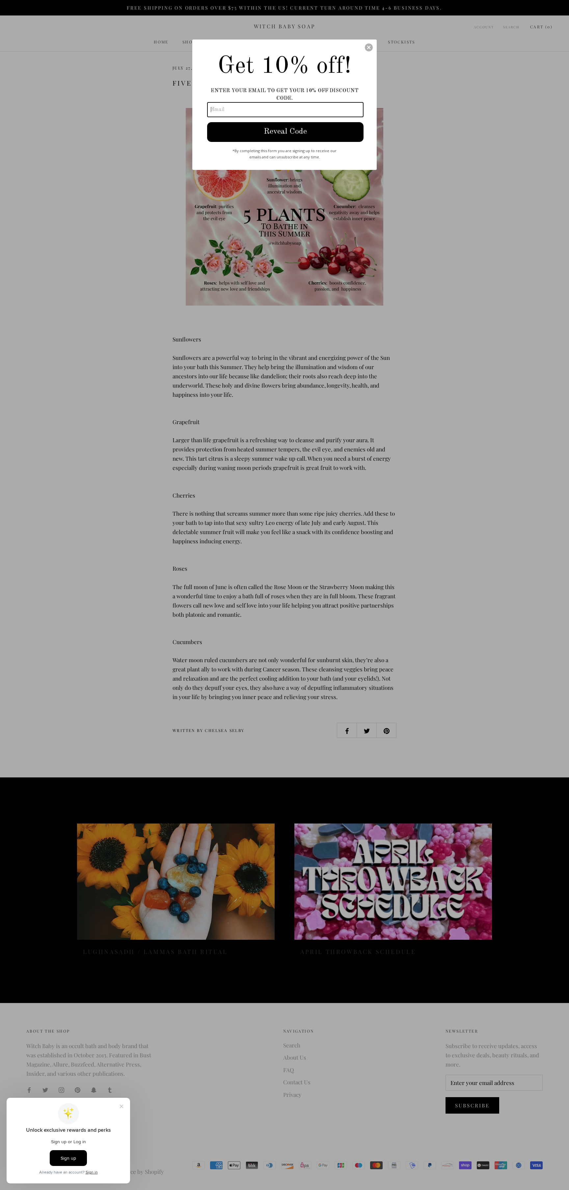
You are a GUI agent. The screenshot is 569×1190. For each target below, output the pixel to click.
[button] (369, 47)
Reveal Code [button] (285, 132)
